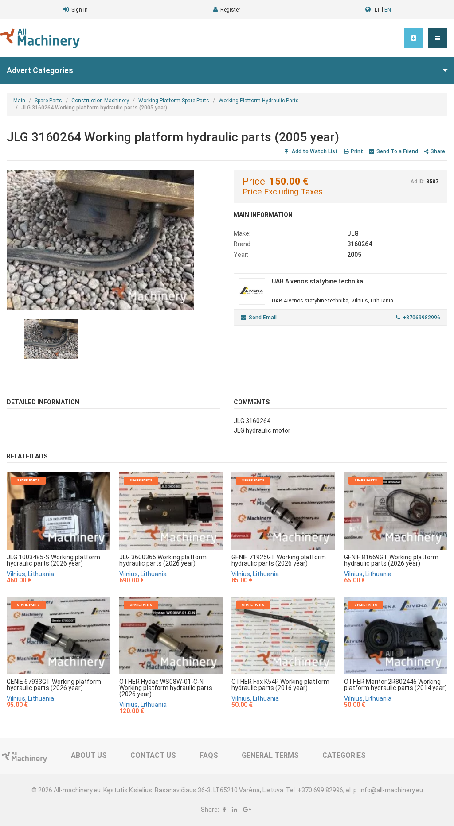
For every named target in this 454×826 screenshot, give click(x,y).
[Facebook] (224, 810)
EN (387, 10)
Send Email (263, 317)
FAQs (209, 755)
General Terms (270, 755)
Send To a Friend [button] (397, 151)
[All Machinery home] (40, 38)
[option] (113, 240)
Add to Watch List (314, 151)
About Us (89, 755)
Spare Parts (48, 100)
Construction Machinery (100, 100)
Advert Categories (40, 70)
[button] (437, 38)
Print (357, 151)
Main (19, 100)
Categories (344, 755)
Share (438, 151)
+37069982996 (421, 317)
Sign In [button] (79, 10)
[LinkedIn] (234, 810)
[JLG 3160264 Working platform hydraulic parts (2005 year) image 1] (113, 240)
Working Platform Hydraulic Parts (259, 100)
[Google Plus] (247, 810)
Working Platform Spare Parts (173, 100)
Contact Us (153, 755)
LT (377, 10)
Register (230, 10)
